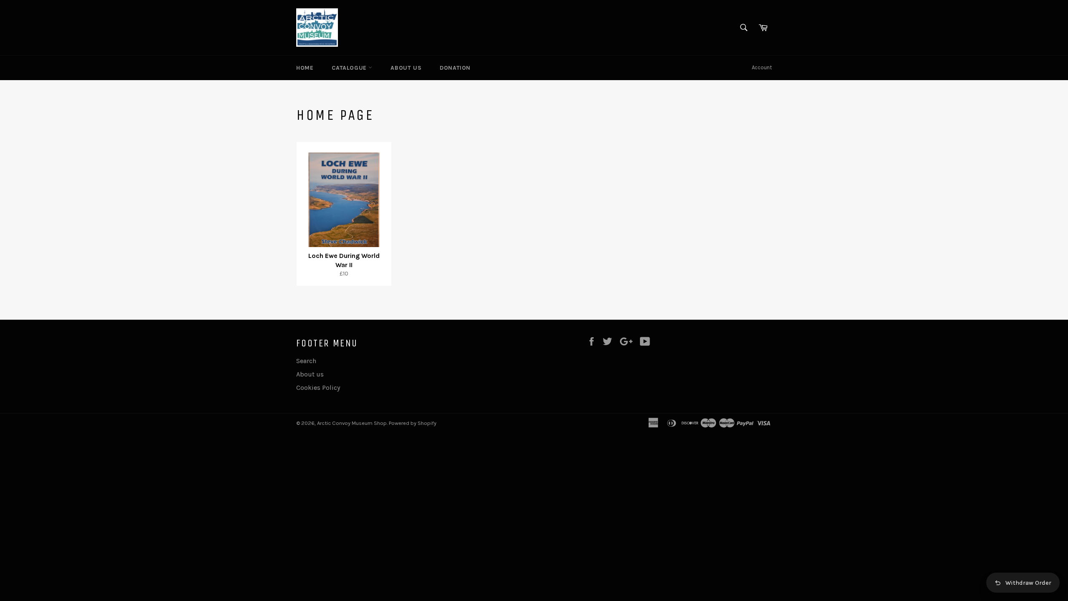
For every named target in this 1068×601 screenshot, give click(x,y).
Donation (455, 67)
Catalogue (350, 67)
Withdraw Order (1028, 582)
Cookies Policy (318, 387)
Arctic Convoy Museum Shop (352, 423)
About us (405, 67)
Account (762, 67)
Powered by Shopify (412, 423)
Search (306, 361)
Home (304, 67)
